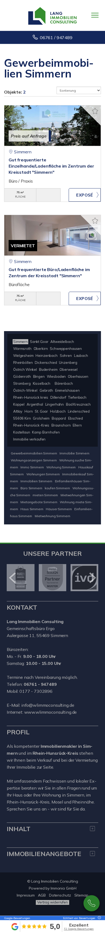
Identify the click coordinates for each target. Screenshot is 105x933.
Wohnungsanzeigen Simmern (34, 460)
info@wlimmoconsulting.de (47, 705)
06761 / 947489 (56, 37)
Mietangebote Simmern (38, 502)
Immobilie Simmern (74, 453)
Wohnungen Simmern (43, 474)
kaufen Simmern (57, 488)
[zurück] (13, 577)
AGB (42, 895)
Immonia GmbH (63, 888)
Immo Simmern (32, 467)
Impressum (26, 895)
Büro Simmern (31, 488)
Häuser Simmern (59, 509)
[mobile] (95, 15)
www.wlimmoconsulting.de (50, 712)
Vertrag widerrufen (52, 902)
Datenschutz (60, 895)
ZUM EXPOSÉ (85, 195)
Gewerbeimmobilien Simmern (34, 453)
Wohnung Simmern (61, 467)
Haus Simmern (31, 509)
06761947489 (91, 903)
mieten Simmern (45, 495)
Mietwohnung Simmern (52, 516)
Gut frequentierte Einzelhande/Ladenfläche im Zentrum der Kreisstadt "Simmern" (51, 166)
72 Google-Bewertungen (79, 929)
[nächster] (92, 577)
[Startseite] (52, 15)
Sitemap (81, 895)
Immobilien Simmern (36, 481)
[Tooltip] (98, 918)
